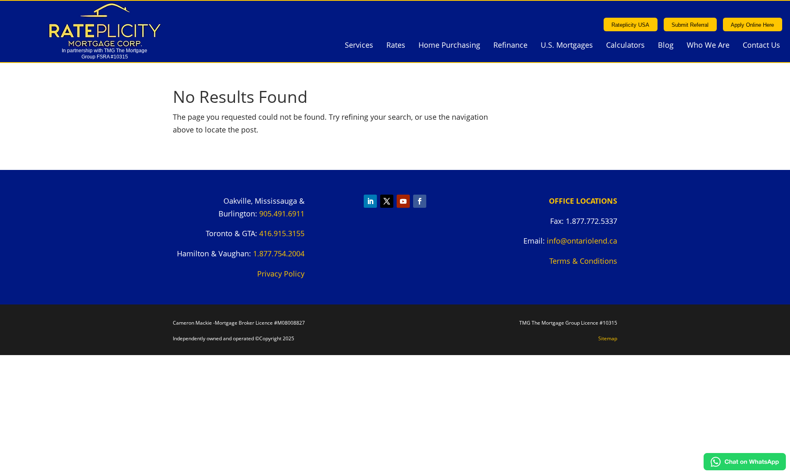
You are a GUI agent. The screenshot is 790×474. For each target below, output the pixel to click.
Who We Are (708, 46)
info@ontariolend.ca (582, 241)
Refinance (510, 46)
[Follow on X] (386, 201)
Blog (666, 46)
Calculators (625, 46)
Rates (395, 46)
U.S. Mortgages (567, 46)
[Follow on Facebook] (419, 201)
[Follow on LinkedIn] (370, 201)
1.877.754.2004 (278, 253)
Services (359, 46)
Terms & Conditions (583, 261)
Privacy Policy (280, 274)
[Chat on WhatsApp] (745, 467)
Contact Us (761, 46)
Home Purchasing (449, 46)
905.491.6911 (281, 213)
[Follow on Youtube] (403, 201)
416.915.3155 (281, 233)
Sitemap (607, 338)
